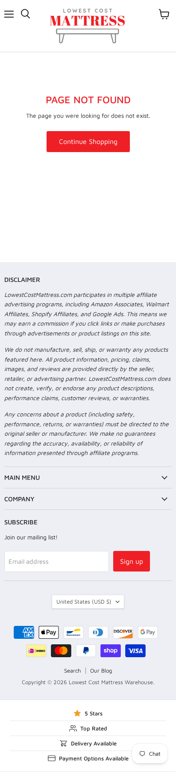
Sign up (131, 561)
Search (72, 670)
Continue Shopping (88, 141)
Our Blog (101, 670)
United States (83, 601)
